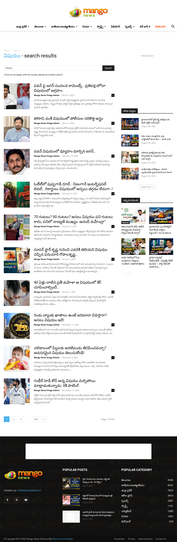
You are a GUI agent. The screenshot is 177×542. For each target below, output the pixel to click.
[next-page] (44, 419)
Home (7, 50)
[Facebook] (7, 500)
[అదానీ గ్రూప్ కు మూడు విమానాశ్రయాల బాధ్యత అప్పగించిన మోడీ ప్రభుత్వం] (71, 517)
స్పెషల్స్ (128, 26)
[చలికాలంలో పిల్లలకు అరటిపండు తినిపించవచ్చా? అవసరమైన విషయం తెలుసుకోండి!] (17, 359)
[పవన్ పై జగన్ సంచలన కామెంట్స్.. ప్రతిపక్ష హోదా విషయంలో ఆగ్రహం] (17, 96)
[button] (173, 26)
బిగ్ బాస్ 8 (145, 26)
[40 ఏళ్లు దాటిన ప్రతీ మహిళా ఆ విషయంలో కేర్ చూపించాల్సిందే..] (17, 293)
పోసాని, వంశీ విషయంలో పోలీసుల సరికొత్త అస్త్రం (68, 118)
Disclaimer (119, 538)
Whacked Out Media (62, 538)
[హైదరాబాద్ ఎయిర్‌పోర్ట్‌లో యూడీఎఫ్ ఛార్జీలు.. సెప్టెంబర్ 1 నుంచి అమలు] (161, 215)
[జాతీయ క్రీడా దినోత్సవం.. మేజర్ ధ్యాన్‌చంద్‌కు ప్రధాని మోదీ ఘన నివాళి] (130, 174)
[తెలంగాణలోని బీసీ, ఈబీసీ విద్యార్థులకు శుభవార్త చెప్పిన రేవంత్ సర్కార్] (133, 215)
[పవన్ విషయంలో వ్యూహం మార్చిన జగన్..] (17, 162)
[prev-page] (123, 274)
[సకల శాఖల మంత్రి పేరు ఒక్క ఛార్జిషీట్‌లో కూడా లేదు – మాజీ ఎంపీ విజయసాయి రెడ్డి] (130, 141)
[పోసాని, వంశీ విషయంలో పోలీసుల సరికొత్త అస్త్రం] (17, 129)
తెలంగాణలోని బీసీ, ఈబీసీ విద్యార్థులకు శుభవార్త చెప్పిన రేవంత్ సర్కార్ (132, 229)
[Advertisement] (88, 40)
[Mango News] (88, 11)
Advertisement (145, 538)
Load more (146, 186)
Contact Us (161, 538)
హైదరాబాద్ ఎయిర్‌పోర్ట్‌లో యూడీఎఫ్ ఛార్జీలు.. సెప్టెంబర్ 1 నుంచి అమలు (160, 229)
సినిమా (85, 26)
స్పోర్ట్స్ (100, 26)
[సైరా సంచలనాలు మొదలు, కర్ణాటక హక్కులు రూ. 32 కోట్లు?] (71, 483)
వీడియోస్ (115, 26)
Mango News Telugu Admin (46, 95)
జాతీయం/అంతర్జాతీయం (63, 26)
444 (36, 419)
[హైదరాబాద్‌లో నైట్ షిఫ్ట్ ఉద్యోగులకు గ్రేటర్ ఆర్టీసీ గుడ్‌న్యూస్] (130, 124)
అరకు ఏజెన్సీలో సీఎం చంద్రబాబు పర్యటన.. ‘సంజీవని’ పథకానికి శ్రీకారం (133, 260)
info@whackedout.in (29, 490)
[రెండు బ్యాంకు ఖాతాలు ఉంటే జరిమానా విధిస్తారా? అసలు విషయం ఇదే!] (17, 326)
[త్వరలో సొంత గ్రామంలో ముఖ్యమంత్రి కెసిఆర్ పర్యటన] (71, 500)
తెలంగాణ (39, 26)
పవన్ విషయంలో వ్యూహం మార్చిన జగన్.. (65, 151)
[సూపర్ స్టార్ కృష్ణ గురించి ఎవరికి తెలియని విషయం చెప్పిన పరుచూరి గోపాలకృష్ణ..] (17, 260)
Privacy (131, 538)
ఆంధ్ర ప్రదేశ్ (21, 26)
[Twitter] (16, 500)
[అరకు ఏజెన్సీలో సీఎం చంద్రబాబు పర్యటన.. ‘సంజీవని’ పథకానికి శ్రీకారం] (133, 246)
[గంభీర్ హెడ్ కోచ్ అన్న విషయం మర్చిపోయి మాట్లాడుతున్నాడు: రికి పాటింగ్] (17, 391)
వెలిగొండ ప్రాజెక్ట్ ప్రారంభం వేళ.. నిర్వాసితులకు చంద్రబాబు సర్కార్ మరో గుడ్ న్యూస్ (156, 156)
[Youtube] (25, 500)
